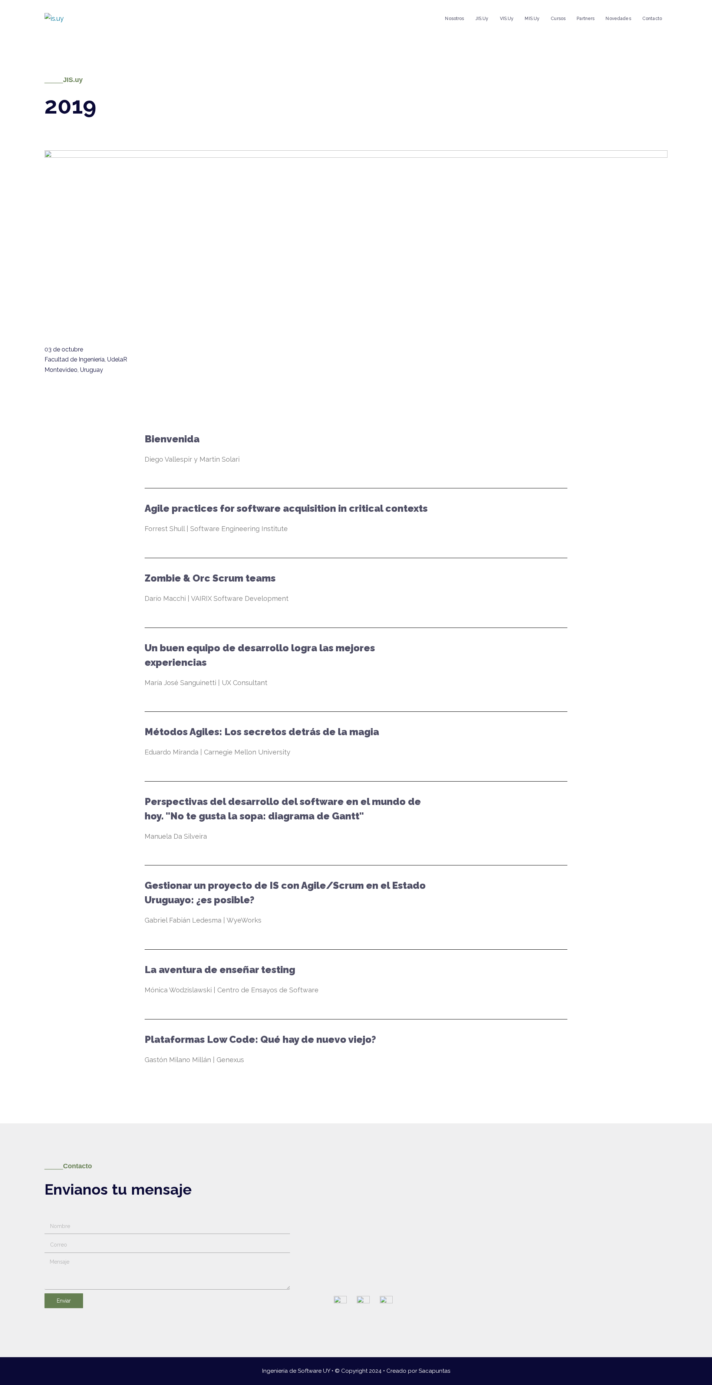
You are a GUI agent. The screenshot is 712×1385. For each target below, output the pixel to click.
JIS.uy (482, 18)
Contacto (652, 18)
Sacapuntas (434, 1371)
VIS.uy (507, 18)
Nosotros (454, 18)
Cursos (558, 18)
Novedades (618, 18)
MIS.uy (532, 18)
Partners (585, 18)
